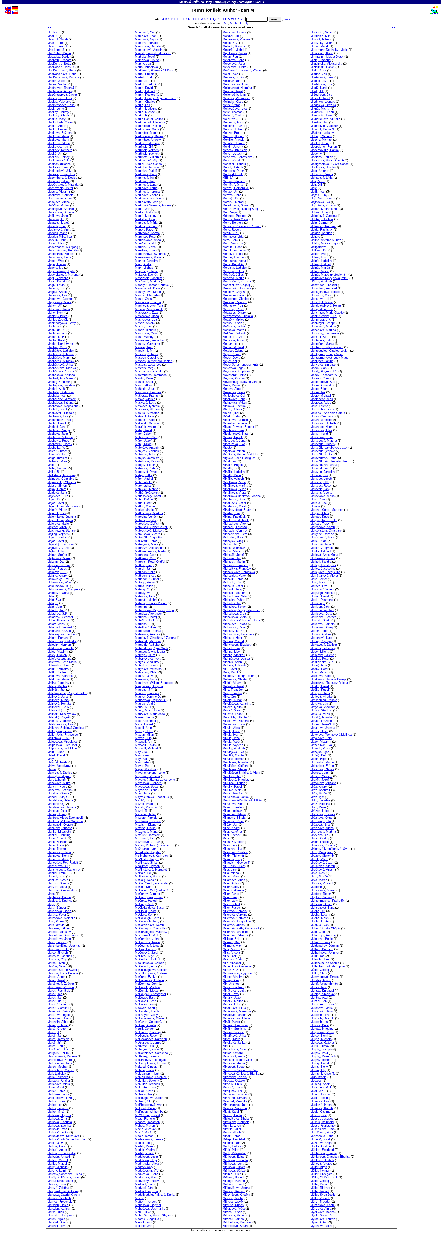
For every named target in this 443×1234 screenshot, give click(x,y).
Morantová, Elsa (321, 430)
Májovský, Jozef (58, 548)
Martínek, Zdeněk (147, 153)
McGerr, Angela (145, 1025)
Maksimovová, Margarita (63, 589)
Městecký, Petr (233, 305)
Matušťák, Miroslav (148, 641)
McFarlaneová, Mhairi (149, 1018)
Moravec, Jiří (319, 475)
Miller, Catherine (233, 890)
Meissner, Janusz (234, 32)
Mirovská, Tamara (235, 1098)
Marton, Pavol (144, 229)
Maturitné (141, 606)
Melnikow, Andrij (233, 122)
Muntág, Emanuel (322, 990)
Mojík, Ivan (317, 191)
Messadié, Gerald (234, 295)
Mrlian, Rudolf (319, 842)
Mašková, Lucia (145, 402)
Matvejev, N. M (145, 655)
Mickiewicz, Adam (235, 402)
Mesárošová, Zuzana (237, 281)
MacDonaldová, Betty (61, 70)
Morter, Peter (319, 631)
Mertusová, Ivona (234, 260)
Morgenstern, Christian (325, 530)
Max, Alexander (145, 721)
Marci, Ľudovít (56, 942)
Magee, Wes (55, 260)
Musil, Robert (319, 1098)
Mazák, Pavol (144, 804)
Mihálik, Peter (232, 475)
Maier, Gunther (57, 451)
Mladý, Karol (318, 87)
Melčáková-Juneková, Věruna (242, 70)
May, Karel (142, 755)
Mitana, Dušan (232, 1212)
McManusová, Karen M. (151, 1077)
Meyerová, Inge (233, 368)
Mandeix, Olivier (58, 793)
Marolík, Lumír (57, 1170)
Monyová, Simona (322, 364)
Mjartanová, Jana (321, 77)
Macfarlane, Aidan (59, 91)
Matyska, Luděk (145, 665)
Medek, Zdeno (144, 1153)
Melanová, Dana (233, 60)
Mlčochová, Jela (321, 94)
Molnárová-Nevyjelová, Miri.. (329, 278)
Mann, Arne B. (57, 838)
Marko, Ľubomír (57, 1108)
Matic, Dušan (144, 499)
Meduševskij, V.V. (147, 1170)
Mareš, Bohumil (57, 1025)
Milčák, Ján (230, 824)
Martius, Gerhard (146, 226)
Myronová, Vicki (321, 1226)
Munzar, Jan (318, 1001)
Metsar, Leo (230, 343)
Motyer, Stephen (321, 710)
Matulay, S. (142, 589)
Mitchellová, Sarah (235, 1226)
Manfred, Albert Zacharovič (65, 817)
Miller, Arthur (231, 883)
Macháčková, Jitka (60, 364)
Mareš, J (53, 1032)
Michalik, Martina (234, 593)
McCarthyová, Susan (149, 897)
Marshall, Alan (56, 1222)
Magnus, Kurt (56, 288)
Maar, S (52, 36)
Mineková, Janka (234, 1042)
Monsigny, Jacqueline (324, 333)
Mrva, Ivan (317, 873)
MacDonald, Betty (59, 63)
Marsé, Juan (55, 1212)
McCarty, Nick (144, 904)
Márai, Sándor (56, 907)
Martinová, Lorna (146, 188)
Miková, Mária (232, 707)
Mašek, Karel (144, 382)
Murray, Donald (320, 1063)
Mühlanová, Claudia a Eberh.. (330, 1156)
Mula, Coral (318, 932)
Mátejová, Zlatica (146, 468)
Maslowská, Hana (147, 316)
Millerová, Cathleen (235, 918)
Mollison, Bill (318, 250)
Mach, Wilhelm (57, 333)
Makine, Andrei (57, 575)
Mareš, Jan (54, 1035)
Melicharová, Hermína (237, 87)
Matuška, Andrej (146, 617)
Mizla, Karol (318, 70)
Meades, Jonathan (147, 1122)
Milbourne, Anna (233, 821)
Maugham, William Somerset (154, 682)
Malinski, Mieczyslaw (61, 714)
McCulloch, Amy (146, 966)
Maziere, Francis (146, 817)
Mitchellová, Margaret (237, 1222)
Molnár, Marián (320, 267)
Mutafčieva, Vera (321, 1132)
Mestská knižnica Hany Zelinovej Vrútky (207, 2)
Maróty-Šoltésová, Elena (63, 1177)
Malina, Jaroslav (58, 682)
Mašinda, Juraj (145, 388)
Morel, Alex (318, 499)
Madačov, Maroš (58, 222)
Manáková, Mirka (58, 783)
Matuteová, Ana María (150, 651)
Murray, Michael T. (322, 1073)
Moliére (315, 236)
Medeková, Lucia (146, 1156)
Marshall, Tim (56, 1226)
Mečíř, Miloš (143, 1132)
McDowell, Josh (145, 1001)
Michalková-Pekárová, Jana (241, 620)
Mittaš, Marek (319, 46)
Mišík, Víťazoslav (234, 1153)
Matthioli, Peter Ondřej (150, 561)
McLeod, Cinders (146, 1066)
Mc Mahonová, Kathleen (151, 855)
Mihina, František (234, 516)
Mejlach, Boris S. (234, 46)
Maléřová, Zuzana (59, 658)
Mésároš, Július (233, 274)
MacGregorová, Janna (62, 94)
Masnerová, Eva (146, 319)
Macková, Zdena (58, 143)
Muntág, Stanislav (322, 994)
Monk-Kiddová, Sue (323, 316)
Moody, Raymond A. (324, 371)
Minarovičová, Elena (236, 1018)
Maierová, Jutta (57, 454)
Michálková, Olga (234, 613)
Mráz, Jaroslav (320, 800)
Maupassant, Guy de (149, 686)
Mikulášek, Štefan (235, 769)
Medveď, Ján (144, 1187)
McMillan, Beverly (147, 1080)
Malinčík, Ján (56, 689)
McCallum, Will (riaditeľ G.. (153, 890)
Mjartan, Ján (318, 74)
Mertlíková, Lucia (234, 250)
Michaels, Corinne (235, 530)
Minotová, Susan (234, 1066)
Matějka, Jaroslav (147, 458)
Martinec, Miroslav (147, 143)
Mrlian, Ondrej (319, 838)
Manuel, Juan (56, 876)
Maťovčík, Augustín (148, 537)
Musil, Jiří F (318, 1091)
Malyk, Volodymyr (59, 765)
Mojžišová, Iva (320, 202)
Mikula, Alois (231, 727)
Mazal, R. (141, 810)
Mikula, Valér (231, 741)
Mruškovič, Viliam (322, 869)
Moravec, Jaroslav (322, 471)
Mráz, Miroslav (320, 804)
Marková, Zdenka (59, 1125)
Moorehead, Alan (321, 399)
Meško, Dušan (232, 323)
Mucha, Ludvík (320, 914)
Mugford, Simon (321, 897)
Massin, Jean (144, 347)
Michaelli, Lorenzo (235, 527)
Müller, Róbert (319, 1191)
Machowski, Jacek (59, 444)
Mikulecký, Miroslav (236, 779)
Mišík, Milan (231, 1149)
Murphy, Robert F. (322, 1060)
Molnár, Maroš (319, 271)
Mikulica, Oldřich (234, 783)
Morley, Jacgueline (322, 568)
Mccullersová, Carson (149, 963)
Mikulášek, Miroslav (236, 762)
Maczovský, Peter (59, 198)
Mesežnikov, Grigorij (236, 285)
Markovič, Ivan (57, 1129)
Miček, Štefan (232, 416)
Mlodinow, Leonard (322, 101)
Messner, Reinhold (235, 302)
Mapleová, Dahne (59, 897)
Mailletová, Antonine (61, 475)
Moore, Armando (321, 385)
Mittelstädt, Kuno (321, 53)
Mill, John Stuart (234, 866)
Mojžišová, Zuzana (323, 205)
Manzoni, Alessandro (61, 890)
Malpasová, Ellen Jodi (62, 745)
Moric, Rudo (318, 541)
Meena (139, 1198)
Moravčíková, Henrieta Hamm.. (331, 461)
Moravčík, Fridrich (322, 444)
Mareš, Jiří (54, 1042)
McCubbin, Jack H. (148, 959)
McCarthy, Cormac (147, 893)
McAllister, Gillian (146, 862)
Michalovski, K (232, 631)
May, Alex (141, 752)
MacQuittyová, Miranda (62, 184)
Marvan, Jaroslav (146, 260)
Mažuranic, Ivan (145, 848)
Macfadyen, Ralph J (60, 87)
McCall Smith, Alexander (151, 883)
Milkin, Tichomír (233, 855)
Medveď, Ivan (144, 1184)
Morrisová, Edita (321, 613)
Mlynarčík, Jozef (321, 115)
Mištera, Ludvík (233, 1201)
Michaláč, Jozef (233, 554)
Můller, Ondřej (319, 970)
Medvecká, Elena (146, 1174)
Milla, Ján (229, 869)
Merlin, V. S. (231, 233)
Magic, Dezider (57, 281)
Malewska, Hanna (59, 665)
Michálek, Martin (234, 561)
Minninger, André (234, 1063)
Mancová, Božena (59, 790)
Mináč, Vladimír (233, 987)
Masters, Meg (144, 368)
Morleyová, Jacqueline (325, 572)
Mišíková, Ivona (233, 1163)
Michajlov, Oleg (233, 541)
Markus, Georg (57, 1146)
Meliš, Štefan (231, 105)
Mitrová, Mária (319, 39)
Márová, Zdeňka (58, 1187)
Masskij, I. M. (144, 350)
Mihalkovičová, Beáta (237, 509)
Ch (188, 19)
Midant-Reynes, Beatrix (238, 426)
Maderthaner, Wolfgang (62, 247)
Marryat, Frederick (59, 1201)
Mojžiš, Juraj (318, 195)
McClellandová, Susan (150, 907)
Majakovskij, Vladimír (61, 482)
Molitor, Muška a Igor (324, 243)
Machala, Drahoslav (60, 392)
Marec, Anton (56, 976)
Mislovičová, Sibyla (236, 1118)
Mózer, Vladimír (320, 741)
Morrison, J (317, 603)
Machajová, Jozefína (61, 385)
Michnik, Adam (233, 662)
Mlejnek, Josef (320, 98)
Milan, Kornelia (232, 807)
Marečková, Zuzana (60, 987)
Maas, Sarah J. (57, 46)
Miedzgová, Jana (234, 440)
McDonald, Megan (147, 990)
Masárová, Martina (147, 281)
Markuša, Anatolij (59, 1156)
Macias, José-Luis (59, 98)
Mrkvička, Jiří (319, 835)
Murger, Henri (319, 1035)
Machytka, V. (56, 447)
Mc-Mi (234, 23)
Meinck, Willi (143, 1222)
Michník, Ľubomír (234, 665)
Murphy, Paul (319, 1053)
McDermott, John (146, 983)
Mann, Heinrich (57, 842)
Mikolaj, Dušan (232, 700)
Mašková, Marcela (147, 406)
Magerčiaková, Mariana (62, 274)
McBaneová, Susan (148, 876)
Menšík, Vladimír (234, 181)
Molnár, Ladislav (321, 260)
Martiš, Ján (142, 209)
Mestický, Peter (233, 309)
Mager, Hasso (56, 264)
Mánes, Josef (56, 814)
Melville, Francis (234, 139)
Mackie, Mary (56, 119)
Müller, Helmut (319, 1170)
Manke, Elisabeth (59, 831)
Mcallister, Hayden (147, 866)
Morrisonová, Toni (322, 610)
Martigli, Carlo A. (146, 84)
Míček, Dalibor (232, 409)
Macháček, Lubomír (60, 354)
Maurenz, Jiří (144, 689)
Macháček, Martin (59, 357)
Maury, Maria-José (147, 710)
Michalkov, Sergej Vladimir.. (241, 610)
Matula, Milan (144, 586)
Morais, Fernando (322, 409)
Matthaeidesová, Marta (150, 551)
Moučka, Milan (320, 714)
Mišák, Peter (231, 1136)
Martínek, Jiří (144, 146)
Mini (225, 1046)
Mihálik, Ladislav (234, 471)
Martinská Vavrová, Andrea (153, 205)
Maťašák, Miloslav (147, 423)
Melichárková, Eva (235, 84)
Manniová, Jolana (59, 852)
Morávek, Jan (319, 489)
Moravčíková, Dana (323, 458)
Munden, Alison (320, 980)
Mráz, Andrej (318, 786)
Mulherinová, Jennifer (324, 952)
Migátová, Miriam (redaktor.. (241, 454)
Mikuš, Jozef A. (233, 793)
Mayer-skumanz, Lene (150, 772)
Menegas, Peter (233, 170)
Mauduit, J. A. (144, 676)
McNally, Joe (143, 1094)
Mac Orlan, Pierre (59, 53)
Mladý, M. (317, 91)
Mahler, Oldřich (57, 316)
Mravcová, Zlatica (322, 769)
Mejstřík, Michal (233, 49)
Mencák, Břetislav (235, 150)
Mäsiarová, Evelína (148, 302)
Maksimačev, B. (58, 586)
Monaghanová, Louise (325, 292)
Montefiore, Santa (322, 343)
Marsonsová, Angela (148, 49)
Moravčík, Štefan (321, 454)
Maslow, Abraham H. (149, 309)
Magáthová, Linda (59, 257)
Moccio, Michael (321, 139)
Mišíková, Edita (233, 1156)
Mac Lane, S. (56, 49)
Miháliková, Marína (235, 485)
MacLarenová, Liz (59, 160)
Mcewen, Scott (145, 1008)
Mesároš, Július (233, 271)
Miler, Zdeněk (232, 835)
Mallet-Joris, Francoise (62, 734)
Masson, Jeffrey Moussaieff (153, 361)
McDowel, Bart (145, 997)
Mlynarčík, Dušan (322, 112)
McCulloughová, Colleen (151, 970)
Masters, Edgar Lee (148, 364)
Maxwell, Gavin (145, 745)
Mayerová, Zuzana (147, 776)
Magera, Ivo (55, 267)
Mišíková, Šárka (234, 1170)
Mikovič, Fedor (232, 714)
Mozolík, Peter (320, 748)
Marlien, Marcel (57, 1160)
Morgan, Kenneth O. (323, 520)
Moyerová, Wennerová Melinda (331, 734)
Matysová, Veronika (148, 669)
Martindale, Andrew (148, 139)
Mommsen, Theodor (323, 285)
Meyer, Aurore (232, 354)
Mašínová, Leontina (148, 392)
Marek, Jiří (54, 1001)
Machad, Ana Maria (60, 378)
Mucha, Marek (319, 918)
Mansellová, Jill (57, 866)
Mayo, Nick (142, 793)
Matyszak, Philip (146, 672)
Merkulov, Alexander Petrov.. (242, 226)
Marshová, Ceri (145, 32)
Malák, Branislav (58, 620)
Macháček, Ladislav (60, 350)
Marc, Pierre (55, 921)
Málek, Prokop (57, 655)
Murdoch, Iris (319, 1021)
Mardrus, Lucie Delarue (62, 973)
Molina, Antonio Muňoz (325, 240)
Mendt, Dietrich (233, 167)
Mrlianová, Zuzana (322, 845)
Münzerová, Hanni (322, 1205)
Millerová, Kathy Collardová (241, 928)
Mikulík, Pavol (232, 786)
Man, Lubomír (56, 779)
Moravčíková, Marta (323, 465)
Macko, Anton (56, 126)
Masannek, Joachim (148, 278)
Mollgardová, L (320, 247)
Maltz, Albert (55, 752)
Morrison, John (320, 606)
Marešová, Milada (59, 1049)
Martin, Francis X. (147, 94)
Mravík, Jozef (319, 779)
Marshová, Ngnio (146, 39)
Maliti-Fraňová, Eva (60, 724)
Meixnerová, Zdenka (236, 39)
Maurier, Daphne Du (148, 696)
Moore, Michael (320, 395)
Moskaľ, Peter (319, 658)
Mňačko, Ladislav (322, 132)
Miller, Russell (232, 907)
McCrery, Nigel (145, 956)
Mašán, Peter (144, 378)
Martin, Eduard (145, 91)
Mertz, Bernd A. (233, 264)
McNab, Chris (144, 1091)
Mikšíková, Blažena (236, 721)
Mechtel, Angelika (147, 1219)
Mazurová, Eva (145, 838)
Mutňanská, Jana (321, 1136)
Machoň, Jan (56, 426)
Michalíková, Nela (235, 596)
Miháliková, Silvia (234, 489)
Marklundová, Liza (59, 1098)
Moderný (316, 153)
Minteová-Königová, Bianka (241, 1073)
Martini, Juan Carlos (148, 164)
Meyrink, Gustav (234, 378)
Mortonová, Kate (321, 637)
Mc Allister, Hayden (148, 852)
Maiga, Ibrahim (57, 458)
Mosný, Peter (319, 669)
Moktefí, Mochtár (321, 219)
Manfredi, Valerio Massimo (65, 821)
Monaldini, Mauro (321, 295)
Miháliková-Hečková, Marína (242, 496)
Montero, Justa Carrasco (326, 347)
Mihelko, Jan (231, 513)
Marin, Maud (55, 1087)
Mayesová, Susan (147, 786)
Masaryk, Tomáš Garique (152, 285)
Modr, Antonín (319, 170)
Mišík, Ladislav (233, 1146)
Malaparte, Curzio (59, 631)
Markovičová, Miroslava (63, 1136)
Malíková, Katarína (60, 676)
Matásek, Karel (145, 420)
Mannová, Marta (58, 859)
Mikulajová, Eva (233, 752)
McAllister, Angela (147, 859)
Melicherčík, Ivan (234, 94)
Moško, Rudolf (320, 689)
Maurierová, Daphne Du (150, 700)
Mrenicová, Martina (323, 831)
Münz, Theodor (320, 1201)
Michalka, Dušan (234, 599)
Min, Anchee (231, 983)
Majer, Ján (54, 499)
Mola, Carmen (319, 222)
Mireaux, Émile (233, 1084)
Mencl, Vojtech (232, 153)
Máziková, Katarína (148, 821)
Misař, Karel (231, 1111)
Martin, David (144, 87)
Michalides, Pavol (234, 575)
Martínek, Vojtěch (147, 150)
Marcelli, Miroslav (59, 932)
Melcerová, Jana (234, 63)
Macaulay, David (58, 56)
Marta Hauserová (146, 67)
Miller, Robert (231, 904)
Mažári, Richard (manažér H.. (154, 845)
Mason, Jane (143, 326)
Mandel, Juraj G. (58, 797)
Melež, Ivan (230, 74)
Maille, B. (53, 471)
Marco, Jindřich (57, 952)
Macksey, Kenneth (59, 150)
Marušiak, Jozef (145, 247)
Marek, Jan (54, 994)
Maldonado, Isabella (60, 648)
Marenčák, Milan (58, 1018)
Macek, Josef (56, 81)
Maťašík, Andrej (145, 426)
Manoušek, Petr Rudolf (62, 862)
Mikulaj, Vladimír (234, 748)
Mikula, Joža (231, 738)
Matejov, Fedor (145, 465)
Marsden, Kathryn (59, 1208)
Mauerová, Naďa (146, 679)
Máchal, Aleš (56, 388)
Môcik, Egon (318, 759)
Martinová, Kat (145, 181)
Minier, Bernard (233, 1053)
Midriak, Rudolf (233, 437)
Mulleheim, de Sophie (324, 963)
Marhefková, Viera (59, 1060)
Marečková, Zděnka (60, 983)
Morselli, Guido (320, 620)
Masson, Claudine (147, 357)
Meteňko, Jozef (233, 337)
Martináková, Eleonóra (150, 122)
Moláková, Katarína (323, 226)
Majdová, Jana (57, 492)
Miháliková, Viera (234, 492)
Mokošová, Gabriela (323, 215)
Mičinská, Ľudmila (235, 423)
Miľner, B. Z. (231, 970)
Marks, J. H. (55, 1143)
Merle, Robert (232, 229)
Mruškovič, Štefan (322, 866)
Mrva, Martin (318, 880)
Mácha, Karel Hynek (61, 343)
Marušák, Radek (146, 243)
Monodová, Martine (323, 326)
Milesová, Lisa (232, 848)
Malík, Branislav (58, 669)
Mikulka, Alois (232, 790)
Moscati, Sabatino (322, 648)
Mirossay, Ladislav (235, 1094)
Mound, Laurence (321, 721)
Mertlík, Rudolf (232, 247)
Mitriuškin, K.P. (320, 36)
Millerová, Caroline (235, 914)
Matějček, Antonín (147, 447)
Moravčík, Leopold (322, 451)
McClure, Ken (144, 914)
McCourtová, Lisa (147, 945)
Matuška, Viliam (146, 627)
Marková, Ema (57, 1118)
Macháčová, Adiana (60, 371)
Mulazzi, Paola (320, 942)
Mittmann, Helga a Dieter (327, 56)
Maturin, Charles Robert (151, 603)
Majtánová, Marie (58, 558)
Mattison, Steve (145, 575)
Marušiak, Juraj (145, 250)
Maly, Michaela (57, 762)
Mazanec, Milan (145, 814)
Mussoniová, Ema (322, 1129)
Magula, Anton (57, 292)
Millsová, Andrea (234, 959)
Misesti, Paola (232, 1115)
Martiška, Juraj (145, 219)
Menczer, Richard (234, 164)
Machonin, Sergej (59, 430)
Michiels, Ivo (231, 648)
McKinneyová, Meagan (150, 1060)
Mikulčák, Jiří (232, 776)
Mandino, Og (55, 804)
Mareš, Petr (55, 1046)
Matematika (143, 485)
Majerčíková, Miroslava (62, 506)
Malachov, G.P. (57, 613)
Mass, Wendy (144, 337)
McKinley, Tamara (147, 1056)
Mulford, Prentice (321, 949)
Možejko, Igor (319, 752)
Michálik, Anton (233, 579)
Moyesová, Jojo (321, 738)
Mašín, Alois (143, 385)
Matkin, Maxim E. (147, 506)
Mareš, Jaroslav (58, 1039)
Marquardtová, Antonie (62, 1191)
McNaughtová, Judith (149, 1098)
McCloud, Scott (145, 911)
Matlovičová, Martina (149, 513)
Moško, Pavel (319, 686)
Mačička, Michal (58, 205)
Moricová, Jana (320, 544)
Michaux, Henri (233, 637)
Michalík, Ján (232, 582)
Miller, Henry (231, 897)
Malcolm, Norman (59, 644)
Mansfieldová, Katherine (63, 869)
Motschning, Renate (323, 700)
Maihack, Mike (57, 461)
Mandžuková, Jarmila (61, 807)
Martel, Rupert (144, 74)
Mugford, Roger (320, 893)
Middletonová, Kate (235, 433)
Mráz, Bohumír (320, 790)
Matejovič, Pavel (146, 471)
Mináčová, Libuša (234, 990)
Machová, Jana (57, 433)
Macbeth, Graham (59, 60)
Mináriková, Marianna (237, 1011)
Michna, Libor (232, 651)
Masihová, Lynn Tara (149, 305)
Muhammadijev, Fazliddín (327, 900)
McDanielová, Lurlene (149, 980)
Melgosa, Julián (233, 77)
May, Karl (141, 759)
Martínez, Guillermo (148, 157)
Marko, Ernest (56, 1101)
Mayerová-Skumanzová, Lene (155, 779)
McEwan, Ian (144, 1004)
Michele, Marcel (233, 641)
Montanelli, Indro (321, 340)
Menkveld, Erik (233, 174)
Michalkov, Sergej (234, 606)
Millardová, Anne (234, 880)
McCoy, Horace (145, 949)
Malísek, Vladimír (59, 721)
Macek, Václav (57, 84)
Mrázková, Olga (321, 817)
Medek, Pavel (144, 1146)
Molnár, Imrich (319, 257)
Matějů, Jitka (143, 475)
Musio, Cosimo (320, 1111)
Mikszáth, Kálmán (235, 717)
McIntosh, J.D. (145, 1046)
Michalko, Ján (232, 603)
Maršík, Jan (143, 63)
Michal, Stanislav (234, 548)
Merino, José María (235, 219)
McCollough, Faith (147, 918)
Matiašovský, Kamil (148, 496)
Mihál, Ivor (230, 461)
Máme (51, 769)
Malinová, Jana (57, 696)
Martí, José (142, 81)
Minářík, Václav (233, 1032)
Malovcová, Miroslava (62, 741)
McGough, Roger (146, 1035)
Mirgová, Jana (232, 1087)
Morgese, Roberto (322, 534)
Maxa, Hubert (144, 724)
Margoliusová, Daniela (62, 1056)
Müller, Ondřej (319, 1181)
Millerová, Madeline (235, 932)
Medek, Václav (145, 1149)
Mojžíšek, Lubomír (322, 198)
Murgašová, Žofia (322, 1032)
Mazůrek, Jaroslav (147, 835)
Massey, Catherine (147, 343)
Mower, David (319, 731)
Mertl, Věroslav (233, 243)
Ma (226, 23)
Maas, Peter (55, 43)
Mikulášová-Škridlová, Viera (241, 772)
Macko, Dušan (57, 129)
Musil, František (321, 1087)
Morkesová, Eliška (322, 558)
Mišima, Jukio (232, 1174)
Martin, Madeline (146, 108)
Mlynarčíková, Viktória (325, 119)
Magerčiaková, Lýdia (61, 271)
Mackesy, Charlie (58, 115)
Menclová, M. (232, 160)
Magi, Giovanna (57, 278)
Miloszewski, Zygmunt (238, 973)
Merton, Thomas (234, 257)
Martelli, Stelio (144, 77)
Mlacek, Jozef (319, 81)
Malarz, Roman (57, 637)
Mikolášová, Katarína (237, 703)
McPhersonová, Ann (148, 1104)
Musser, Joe (318, 1115)
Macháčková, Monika (61, 368)
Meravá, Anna (232, 195)
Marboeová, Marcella (61, 918)
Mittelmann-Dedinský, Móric (329, 49)
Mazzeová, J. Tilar (147, 842)
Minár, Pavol (231, 994)
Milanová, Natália (234, 814)
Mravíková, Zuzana (323, 783)
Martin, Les (142, 105)
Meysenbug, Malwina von (240, 382)
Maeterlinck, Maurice (61, 254)
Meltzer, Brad (231, 132)
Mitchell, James (233, 1219)
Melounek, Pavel (234, 126)
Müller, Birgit (318, 1167)
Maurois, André (145, 703)
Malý (50, 759)
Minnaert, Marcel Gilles (238, 1060)
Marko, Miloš (56, 1111)
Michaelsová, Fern (235, 534)
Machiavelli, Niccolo (60, 413)
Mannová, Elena (58, 855)
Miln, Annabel (232, 963)
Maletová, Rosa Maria (62, 662)
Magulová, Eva (57, 295)
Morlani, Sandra (320, 561)
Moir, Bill (316, 184)
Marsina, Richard (146, 43)
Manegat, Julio (57, 810)
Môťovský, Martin (322, 762)
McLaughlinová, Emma (150, 1063)
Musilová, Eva (319, 1101)
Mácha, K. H (55, 337)
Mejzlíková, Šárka (235, 53)
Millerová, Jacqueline (237, 921)
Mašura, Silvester (147, 413)
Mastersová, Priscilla (149, 371)
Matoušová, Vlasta (147, 534)
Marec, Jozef (56, 980)
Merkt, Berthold (233, 222)
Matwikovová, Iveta (148, 658)
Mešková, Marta (233, 330)
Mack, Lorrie (55, 108)
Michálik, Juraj (232, 589)
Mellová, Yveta (232, 115)
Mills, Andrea (231, 949)
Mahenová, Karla (58, 309)
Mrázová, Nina (320, 824)
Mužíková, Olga (321, 1143)
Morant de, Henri (321, 426)
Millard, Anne (231, 876)
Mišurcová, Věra (234, 1208)
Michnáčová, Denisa (236, 658)
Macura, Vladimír (58, 191)
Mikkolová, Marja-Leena (238, 676)
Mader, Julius (56, 243)
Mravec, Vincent (321, 776)
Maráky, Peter (56, 914)
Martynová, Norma (147, 233)
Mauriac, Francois (147, 693)
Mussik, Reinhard (322, 1122)
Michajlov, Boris (233, 537)
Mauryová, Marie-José (150, 714)
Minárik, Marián (233, 1001)
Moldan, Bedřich (321, 233)
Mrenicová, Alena (322, 828)
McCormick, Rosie (147, 942)
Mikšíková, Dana (234, 724)
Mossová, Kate (320, 676)
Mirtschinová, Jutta (235, 1104)
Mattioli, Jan (143, 568)
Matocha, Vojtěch (146, 516)
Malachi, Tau (55, 610)
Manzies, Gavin (57, 880)
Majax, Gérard (56, 489)
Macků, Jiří (54, 153)
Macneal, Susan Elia (61, 174)
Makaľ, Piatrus (57, 568)
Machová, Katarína (60, 437)
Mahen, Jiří (54, 305)
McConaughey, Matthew (151, 932)
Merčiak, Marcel (233, 202)
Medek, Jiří (142, 1143)
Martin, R (141, 115)
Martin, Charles (145, 101)
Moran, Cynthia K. (322, 416)
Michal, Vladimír (233, 551)
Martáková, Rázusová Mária (154, 70)
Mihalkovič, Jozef (234, 503)
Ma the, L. (54, 32)
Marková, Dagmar (59, 1115)
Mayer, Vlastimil (145, 769)
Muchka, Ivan (319, 925)
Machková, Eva (57, 416)
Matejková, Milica (147, 461)
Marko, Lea (54, 1104)
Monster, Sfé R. (320, 337)
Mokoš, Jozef (319, 212)
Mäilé (50, 465)
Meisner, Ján (143, 1226)
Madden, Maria (57, 233)
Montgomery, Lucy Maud (326, 354)
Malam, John (56, 624)
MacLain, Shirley (58, 157)
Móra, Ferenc (319, 406)
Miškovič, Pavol (233, 1184)
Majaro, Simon (57, 485)
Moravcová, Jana (321, 437)
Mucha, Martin (319, 921)
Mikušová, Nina (233, 804)
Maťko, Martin (144, 509)
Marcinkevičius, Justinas (64, 945)
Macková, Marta (58, 139)
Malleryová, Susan (59, 731)
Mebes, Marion (145, 1125)
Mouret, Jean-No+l (322, 724)
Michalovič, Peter (234, 627)
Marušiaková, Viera (148, 257)
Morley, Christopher (323, 565)
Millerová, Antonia (235, 911)
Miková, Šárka (232, 710)
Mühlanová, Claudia (323, 1153)
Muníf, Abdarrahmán (324, 983)
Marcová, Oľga (57, 959)
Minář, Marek (231, 1021)
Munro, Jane (318, 987)
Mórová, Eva (318, 586)
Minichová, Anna (234, 1056)
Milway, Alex (231, 980)
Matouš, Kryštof (145, 520)
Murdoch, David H (322, 1018)
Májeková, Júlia (57, 496)
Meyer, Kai (230, 361)
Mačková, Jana (57, 215)
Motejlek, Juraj (320, 693)
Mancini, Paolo (57, 786)
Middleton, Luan (233, 430)
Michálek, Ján (232, 558)
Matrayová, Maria (146, 544)
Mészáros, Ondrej (234, 312)
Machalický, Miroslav (61, 399)
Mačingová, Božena (60, 212)
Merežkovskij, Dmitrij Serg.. (241, 209)
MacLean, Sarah (58, 167)
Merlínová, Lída (233, 236)
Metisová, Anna (233, 340)
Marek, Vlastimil (58, 1008)
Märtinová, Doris (146, 174)
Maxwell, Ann (144, 741)
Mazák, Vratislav (146, 807)
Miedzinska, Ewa (234, 444)
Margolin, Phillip (58, 1053)
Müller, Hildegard (321, 1174)
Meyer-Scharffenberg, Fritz (240, 364)
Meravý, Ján (231, 198)
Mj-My (244, 23)
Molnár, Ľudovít (320, 264)
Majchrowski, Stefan (61, 530)
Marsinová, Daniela (148, 46)
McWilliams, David (147, 1115)
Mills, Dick (230, 956)
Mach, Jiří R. (56, 330)
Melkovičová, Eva (235, 108)
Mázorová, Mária (146, 831)
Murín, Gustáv (319, 1046)
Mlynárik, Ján (319, 122)
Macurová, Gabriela (60, 195)
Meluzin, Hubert (233, 136)
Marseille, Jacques (59, 1215)
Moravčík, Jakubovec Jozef (328, 447)
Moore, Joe (317, 392)
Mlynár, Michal (320, 108)
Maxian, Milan (144, 734)
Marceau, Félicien (59, 928)
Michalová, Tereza (235, 624)
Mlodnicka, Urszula (323, 105)
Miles (226, 838)
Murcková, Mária (321, 1011)
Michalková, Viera (235, 617)
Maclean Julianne (59, 164)
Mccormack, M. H (147, 935)
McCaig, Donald (145, 880)
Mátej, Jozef (143, 440)
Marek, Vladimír (58, 1004)
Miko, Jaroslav (232, 693)
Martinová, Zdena (146, 195)
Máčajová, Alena (58, 202)
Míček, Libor (231, 413)
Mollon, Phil (318, 254)
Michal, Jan (230, 544)
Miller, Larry (230, 900)
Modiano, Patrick (321, 157)
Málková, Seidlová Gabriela (65, 727)
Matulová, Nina (145, 596)
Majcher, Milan (57, 527)
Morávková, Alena (322, 496)
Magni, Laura (56, 285)
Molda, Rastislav (321, 229)
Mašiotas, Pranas (147, 395)
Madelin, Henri (56, 240)
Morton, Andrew (320, 634)
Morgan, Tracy (320, 523)
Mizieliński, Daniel (322, 67)
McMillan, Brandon (147, 1084)
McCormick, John (147, 938)
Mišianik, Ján (231, 1143)
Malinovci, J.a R (58, 707)
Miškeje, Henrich (234, 1177)
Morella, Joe (318, 503)
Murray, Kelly (319, 1066)
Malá (50, 596)
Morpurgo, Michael (322, 593)
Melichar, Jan (231, 81)
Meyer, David (231, 357)
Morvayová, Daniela (323, 644)
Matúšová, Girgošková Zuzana (155, 637)
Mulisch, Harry (320, 959)
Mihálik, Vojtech (233, 478)
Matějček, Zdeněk (147, 451)
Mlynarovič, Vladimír (324, 126)
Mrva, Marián (319, 876)
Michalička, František (237, 568)
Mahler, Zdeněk (57, 319)
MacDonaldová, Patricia (63, 77)
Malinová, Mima (58, 700)
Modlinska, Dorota (322, 167)
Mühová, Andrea (321, 1163)
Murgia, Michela (321, 1039)
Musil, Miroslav (320, 1094)
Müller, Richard (320, 1187)
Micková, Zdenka (234, 406)
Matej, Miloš (143, 444)
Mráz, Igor (317, 797)
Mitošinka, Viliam (321, 32)
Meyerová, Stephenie (237, 371)
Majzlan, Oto (55, 561)
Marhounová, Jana (59, 1063)
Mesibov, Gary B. (234, 292)
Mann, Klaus (55, 845)
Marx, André (143, 264)
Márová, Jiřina (56, 1184)
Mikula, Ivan (231, 734)
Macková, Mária (58, 136)
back (287, 19)
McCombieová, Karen (149, 925)
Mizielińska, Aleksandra (326, 63)
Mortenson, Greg (321, 627)
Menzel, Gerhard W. (236, 188)
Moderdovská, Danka (324, 150)
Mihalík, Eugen (233, 465)
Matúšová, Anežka (147, 634)
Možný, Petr (318, 755)
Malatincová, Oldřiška (61, 641)
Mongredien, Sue (321, 309)
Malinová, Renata (59, 703)
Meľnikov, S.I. (232, 119)
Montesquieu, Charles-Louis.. (329, 350)
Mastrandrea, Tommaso (151, 375)
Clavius (258, 2)
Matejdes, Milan (145, 454)
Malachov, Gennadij (60, 617)
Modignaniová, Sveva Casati (329, 164)
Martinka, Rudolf (146, 170)
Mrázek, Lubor (319, 810)
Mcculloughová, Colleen (151, 973)
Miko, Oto (229, 696)
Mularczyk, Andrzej (323, 935)
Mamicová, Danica (59, 772)
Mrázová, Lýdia (320, 821)
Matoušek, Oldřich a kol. (151, 527)
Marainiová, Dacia (59, 911)
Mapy (51, 904)
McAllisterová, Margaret (151, 869)
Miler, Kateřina (232, 831)
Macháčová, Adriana (61, 375)
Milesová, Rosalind (235, 852)
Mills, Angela (231, 952)
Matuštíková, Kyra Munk (151, 648)
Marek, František (58, 990)
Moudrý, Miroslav (321, 717)
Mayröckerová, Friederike (152, 797)
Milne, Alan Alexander (237, 966)
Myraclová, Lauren (322, 1219)
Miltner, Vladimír (233, 976)
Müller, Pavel (319, 1184)
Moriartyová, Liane (322, 537)
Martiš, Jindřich (145, 212)
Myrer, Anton (318, 1222)
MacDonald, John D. (61, 67)
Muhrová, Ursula (321, 904)
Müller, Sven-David (322, 1194)
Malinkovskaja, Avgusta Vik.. (67, 693)
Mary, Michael (144, 267)
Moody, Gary (318, 368)
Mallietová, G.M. (58, 738)
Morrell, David (319, 596)
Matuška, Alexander (148, 613)
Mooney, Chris (319, 378)
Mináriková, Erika (234, 1008)
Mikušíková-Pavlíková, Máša (242, 800)
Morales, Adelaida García (327, 413)
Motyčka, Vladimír (322, 707)
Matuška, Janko (145, 620)
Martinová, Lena (145, 184)
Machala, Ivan (56, 395)
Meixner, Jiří (231, 36)
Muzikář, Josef (320, 1139)
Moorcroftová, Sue (322, 382)
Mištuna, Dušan (233, 1205)
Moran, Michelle (321, 420)
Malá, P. (52, 603)
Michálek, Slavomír (235, 565)
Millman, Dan (231, 942)
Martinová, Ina (144, 177)
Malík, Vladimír (57, 672)
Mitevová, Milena (234, 1215)
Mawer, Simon (144, 717)
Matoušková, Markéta (149, 530)
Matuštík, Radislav (147, 644)
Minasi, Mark (231, 1039)
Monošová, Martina (323, 330)
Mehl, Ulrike (143, 1212)
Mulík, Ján (317, 956)
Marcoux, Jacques (59, 956)
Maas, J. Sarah (57, 39)
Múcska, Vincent (321, 883)
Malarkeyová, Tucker (61, 634)
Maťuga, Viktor (145, 582)
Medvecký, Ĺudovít (148, 1181)
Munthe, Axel (319, 997)
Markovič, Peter (58, 1132)
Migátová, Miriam (234, 451)
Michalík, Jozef (233, 586)
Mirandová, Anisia (235, 1077)
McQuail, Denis (145, 1108)
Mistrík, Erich (232, 1125)
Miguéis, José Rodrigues (239, 458)
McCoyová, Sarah (147, 952)
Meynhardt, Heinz (234, 375)
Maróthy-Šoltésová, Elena (64, 1174)
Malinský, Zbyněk (59, 717)
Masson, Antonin (146, 354)
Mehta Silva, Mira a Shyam (153, 1215)
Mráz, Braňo (318, 793)
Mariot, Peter (56, 1091)
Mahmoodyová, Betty (61, 323)
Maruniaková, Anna (148, 240)
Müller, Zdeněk (320, 1198)
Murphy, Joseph (321, 1049)
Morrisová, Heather (323, 617)
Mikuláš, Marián (233, 755)
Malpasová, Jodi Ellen (62, 748)
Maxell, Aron (143, 727)
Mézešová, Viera (234, 392)
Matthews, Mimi (145, 558)
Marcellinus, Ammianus (63, 935)
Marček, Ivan (56, 963)
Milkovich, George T (236, 862)
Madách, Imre (56, 226)
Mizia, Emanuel (320, 60)
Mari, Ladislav (56, 1073)
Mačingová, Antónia (60, 209)
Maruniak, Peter (145, 236)
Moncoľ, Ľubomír (321, 302)
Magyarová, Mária (59, 302)
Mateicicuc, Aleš (146, 437)
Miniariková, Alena (235, 1049)
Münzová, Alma (320, 1208)
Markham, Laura (58, 1094)
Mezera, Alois (232, 388)
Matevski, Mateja (146, 489)
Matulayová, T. (145, 593)
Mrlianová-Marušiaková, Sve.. (330, 848)
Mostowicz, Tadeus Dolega (328, 679)
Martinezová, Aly (146, 160)
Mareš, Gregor (56, 1028)
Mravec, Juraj (319, 772)
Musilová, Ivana (321, 1104)
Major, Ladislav (57, 537)
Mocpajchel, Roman (323, 146)
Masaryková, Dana (147, 288)
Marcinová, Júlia (58, 949)
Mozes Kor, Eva (321, 745)
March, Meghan (57, 1066)
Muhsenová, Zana (322, 907)
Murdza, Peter (319, 1025)
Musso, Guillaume (322, 1125)
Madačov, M (55, 219)
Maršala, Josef (145, 56)
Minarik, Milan (232, 1004)
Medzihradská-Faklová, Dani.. (155, 1194)
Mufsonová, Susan (322, 890)
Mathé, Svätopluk (147, 492)
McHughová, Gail (234, 395)
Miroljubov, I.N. (233, 1091)
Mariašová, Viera (58, 1084)
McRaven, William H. (149, 1111)
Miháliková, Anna (234, 482)
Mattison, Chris (145, 572)
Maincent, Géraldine (60, 478)
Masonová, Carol (146, 333)
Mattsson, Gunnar (147, 579)
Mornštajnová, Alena (324, 575)
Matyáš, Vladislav (147, 662)
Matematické (143, 482)
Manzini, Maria (57, 887)
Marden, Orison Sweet (62, 970)
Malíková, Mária (58, 679)
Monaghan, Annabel (323, 288)
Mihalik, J (229, 468)
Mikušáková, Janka (236, 797)
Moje (313, 188)
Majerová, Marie (58, 523)
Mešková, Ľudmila (235, 326)
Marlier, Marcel (57, 1163)
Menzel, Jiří (230, 191)
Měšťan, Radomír (234, 333)
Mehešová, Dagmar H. (150, 1208)
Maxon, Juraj (143, 738)
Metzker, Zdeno (233, 350)
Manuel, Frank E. (58, 873)
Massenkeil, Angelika (149, 340)
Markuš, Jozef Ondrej (61, 1153)
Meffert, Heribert (146, 1201)
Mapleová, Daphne (59, 900)
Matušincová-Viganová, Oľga (154, 610)
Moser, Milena (319, 651)
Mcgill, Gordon (144, 1028)
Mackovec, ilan (57, 146)
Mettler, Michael (233, 347)
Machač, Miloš (57, 347)
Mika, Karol (230, 672)
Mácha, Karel (56, 340)
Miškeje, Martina (234, 1181)
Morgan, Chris (319, 513)
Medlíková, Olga (146, 1160)
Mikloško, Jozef (233, 686)
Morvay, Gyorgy (321, 641)
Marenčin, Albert (58, 1021)
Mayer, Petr (142, 765)
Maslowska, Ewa (146, 312)
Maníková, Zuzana (59, 828)
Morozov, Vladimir (322, 589)
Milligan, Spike (232, 938)
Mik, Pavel (230, 669)
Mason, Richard (145, 330)
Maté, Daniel (143, 430)
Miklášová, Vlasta (235, 679)
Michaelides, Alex (234, 523)
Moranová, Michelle (323, 423)
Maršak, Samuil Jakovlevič (153, 53)
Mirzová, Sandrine (235, 1108)
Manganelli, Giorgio (60, 824)
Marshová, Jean (145, 36)
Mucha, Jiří (317, 911)
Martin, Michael (145, 112)
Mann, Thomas (57, 848)
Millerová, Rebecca (235, 935)
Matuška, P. (143, 624)
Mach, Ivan (54, 326)
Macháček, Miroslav (60, 361)
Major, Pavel (55, 541)
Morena (315, 506)
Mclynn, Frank (144, 1070)
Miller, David (231, 893)
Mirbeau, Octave (234, 1080)
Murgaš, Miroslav (321, 1028)
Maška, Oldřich (145, 399)
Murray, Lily (318, 1070)
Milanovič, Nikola (234, 817)
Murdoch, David (320, 1015)
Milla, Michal (231, 873)
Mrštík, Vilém (319, 859)
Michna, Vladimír (234, 655)
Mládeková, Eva (321, 84)
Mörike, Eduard (320, 551)
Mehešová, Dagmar (148, 1205)
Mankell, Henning (58, 835)
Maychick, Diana (146, 790)
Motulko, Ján (319, 703)
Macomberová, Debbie (62, 177)
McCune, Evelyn (146, 976)
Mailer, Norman (57, 468)
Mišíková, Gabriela (235, 1160)
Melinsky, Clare (233, 101)
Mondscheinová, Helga (325, 305)
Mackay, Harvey (58, 112)
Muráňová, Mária (321, 1008)
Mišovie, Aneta (233, 1198)
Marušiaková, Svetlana (150, 254)
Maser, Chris (143, 298)
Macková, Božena (59, 132)
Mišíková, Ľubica (234, 1167)
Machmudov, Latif (59, 420)
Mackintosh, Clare (59, 122)
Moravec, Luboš (321, 478)
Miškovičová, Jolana (236, 1187)
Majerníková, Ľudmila (61, 516)
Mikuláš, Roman (233, 759)
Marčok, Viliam (57, 966)
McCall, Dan (143, 887)
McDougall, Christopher (150, 994)
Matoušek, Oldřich (147, 523)
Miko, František (233, 689)
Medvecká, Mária (146, 1177)
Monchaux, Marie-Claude (327, 312)
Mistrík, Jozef (232, 1129)
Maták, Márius (144, 416)
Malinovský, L (56, 710)
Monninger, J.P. (320, 319)
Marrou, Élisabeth (59, 1198)
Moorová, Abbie (320, 402)
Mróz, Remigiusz (321, 852)
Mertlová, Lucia (233, 254)
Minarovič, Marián (234, 1015)
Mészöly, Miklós (233, 319)
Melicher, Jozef (233, 91)
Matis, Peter (143, 503)
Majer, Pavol (55, 503)
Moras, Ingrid (319, 433)
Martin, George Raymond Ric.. (155, 98)
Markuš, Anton (57, 1149)
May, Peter (142, 762)
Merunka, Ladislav (235, 267)
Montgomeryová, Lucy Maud (329, 357)
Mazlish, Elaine (145, 824)
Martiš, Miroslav (145, 215)
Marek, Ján (54, 997)
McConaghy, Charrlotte (150, 928)
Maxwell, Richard (146, 748)
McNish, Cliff (143, 1101)
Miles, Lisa (230, 845)
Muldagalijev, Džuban (324, 945)
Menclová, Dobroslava (237, 157)
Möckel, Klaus (319, 143)
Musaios (316, 1080)
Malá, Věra (54, 606)
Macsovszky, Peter (60, 188)
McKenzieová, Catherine (151, 1053)
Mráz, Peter (318, 807)
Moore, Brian (318, 388)
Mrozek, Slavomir (322, 855)
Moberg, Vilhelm (321, 136)
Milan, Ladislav (233, 810)
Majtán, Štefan (57, 554)
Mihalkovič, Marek (235, 506)
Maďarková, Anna (59, 229)
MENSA (228, 177)
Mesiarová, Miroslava (237, 288)
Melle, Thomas (232, 112)
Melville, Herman (234, 143)
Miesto (227, 447)
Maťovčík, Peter (146, 541)
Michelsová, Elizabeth (237, 644)
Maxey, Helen (144, 731)
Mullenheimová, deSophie (327, 966)
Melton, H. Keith (233, 129)
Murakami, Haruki (322, 1004)
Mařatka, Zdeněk (146, 274)
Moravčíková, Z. (321, 468)
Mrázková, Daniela (322, 814)
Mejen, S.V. (230, 43)
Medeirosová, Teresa (149, 1139)
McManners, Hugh (147, 1073)
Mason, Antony (145, 323)
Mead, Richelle (145, 1118)
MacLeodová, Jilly (59, 170)
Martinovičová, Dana (148, 198)
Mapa (51, 893)
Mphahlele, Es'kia (322, 765)
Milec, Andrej (231, 828)
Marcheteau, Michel (60, 1070)
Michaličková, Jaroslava (239, 572)
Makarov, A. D (56, 572)
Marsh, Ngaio (56, 1219)
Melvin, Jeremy (233, 146)
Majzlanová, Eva (58, 565)
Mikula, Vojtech (233, 745)
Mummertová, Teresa (324, 976)
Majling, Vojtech (58, 534)
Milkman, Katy (232, 859)
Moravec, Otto (319, 482)
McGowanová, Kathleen (151, 1039)
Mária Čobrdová (57, 1077)
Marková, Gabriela (59, 1122)
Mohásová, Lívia (321, 177)
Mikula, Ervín (231, 731)
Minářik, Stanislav (235, 1028)
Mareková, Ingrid (58, 1015)
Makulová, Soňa (58, 593)
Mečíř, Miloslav (145, 1129)
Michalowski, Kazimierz (238, 634)
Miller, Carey (231, 887)
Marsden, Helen (57, 1205)
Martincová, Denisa (148, 126)
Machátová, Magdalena (62, 406)
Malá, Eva (54, 599)
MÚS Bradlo (318, 1077)
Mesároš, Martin (233, 278)
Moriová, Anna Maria (324, 554)
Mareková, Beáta (58, 1011)
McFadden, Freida (147, 1011)
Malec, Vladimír (57, 651)
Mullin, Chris (318, 973)
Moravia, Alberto (321, 492)
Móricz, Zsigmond (322, 548)
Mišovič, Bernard (234, 1191)
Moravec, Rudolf (321, 485)
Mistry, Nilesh (232, 1132)
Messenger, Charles (236, 298)
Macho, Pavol (56, 423)
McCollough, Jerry (147, 921)
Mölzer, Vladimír (321, 281)
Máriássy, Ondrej (58, 1080)
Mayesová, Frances (148, 783)
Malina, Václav (57, 686)
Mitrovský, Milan (321, 43)
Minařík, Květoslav (235, 1025)
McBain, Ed (143, 873)
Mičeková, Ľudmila (235, 420)
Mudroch (316, 887)
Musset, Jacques (321, 1118)
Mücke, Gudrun (320, 1146)
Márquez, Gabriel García (63, 1194)
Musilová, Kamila (321, 1108)
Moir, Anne (317, 181)
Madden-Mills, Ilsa (59, 236)
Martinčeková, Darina (149, 136)
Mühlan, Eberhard (322, 1149)
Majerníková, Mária (60, 520)
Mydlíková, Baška (322, 1212)
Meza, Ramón (232, 385)
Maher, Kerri (55, 312)
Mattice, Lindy (144, 565)
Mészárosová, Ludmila (238, 316)
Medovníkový (144, 1167)
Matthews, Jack (145, 554)
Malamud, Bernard (59, 627)
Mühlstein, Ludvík (322, 1160)
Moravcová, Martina (323, 440)
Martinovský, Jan (146, 202)
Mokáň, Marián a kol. (324, 209)
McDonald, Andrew (147, 987)
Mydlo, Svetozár (321, 1215)
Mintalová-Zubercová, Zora (240, 1070)
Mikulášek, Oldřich (235, 765)
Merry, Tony (230, 240)
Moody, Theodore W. (324, 375)
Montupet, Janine (321, 361)
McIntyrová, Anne (147, 1049)
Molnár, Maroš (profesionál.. (328, 274)
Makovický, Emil (58, 579)
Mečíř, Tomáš (144, 1136)
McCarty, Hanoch (146, 900)
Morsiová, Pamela (322, 624)
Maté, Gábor (143, 433)
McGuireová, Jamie (148, 1042)
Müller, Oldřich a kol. (324, 1177)
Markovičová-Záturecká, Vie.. (67, 1139)
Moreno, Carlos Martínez (326, 509)
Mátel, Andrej (144, 478)
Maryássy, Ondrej (147, 271)
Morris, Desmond (321, 599)
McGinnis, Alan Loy (148, 1032)
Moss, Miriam (319, 672)
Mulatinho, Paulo (321, 938)
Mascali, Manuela (147, 295)
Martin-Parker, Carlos (149, 119)
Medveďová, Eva (146, 1191)
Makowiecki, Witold (60, 582)
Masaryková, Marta (148, 292)
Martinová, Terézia (147, 191)
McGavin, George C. (148, 1021)
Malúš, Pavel (56, 755)
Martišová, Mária (146, 222)
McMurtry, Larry (145, 1087)
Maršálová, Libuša (147, 60)
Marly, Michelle (57, 1167)
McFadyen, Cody (146, 1015)
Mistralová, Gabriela (236, 1122)
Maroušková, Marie (60, 1181)
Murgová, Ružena (322, 1042)
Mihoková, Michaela (236, 520)
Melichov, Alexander (236, 98)
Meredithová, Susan (236, 205)
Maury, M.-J (143, 707)
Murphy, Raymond (322, 1056)
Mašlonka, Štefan (147, 409)
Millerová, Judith (234, 925)
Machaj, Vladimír (58, 382)
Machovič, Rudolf (59, 440)
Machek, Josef (57, 409)
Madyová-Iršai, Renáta (62, 250)
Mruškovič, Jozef (321, 862)
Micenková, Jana (234, 399)
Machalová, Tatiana (60, 402)
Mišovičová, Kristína (236, 1194)
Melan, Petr (230, 56)
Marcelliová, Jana (59, 938)
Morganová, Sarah (322, 527)
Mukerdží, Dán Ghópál (325, 928)
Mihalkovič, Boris (234, 499)
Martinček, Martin (146, 132)
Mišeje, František (234, 1139)
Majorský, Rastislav (60, 544)
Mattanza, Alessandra (149, 548)
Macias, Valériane (59, 101)
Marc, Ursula (55, 925)
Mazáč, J (141, 800)
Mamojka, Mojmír (59, 776)
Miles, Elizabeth (233, 842)
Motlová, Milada (321, 696)
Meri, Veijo (230, 212)
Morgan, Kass (319, 516)
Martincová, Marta (147, 129)
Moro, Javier (318, 579)
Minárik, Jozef (232, 997)
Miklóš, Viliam (232, 682)
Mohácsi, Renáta (321, 174)
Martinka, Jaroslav (147, 167)
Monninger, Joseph (322, 323)
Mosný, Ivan (318, 665)
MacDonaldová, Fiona (61, 74)
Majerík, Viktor (57, 509)
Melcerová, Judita (234, 67)
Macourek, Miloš (58, 181)
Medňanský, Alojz (147, 1163)
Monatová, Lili (319, 298)
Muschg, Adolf (320, 1084)
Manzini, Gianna (58, 883)
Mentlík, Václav (233, 184)
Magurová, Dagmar (60, 298)
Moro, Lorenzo (319, 582)
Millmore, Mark (232, 945)
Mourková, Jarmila (322, 727)
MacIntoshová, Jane (61, 105)
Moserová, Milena (322, 655)
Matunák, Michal (146, 599)
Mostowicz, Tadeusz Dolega (329, 682)
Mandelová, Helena (60, 800)
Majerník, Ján (56, 513)
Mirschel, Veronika (235, 1101)
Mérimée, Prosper (234, 215)
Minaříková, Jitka (234, 1035)
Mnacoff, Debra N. (322, 129)
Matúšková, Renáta (148, 631)
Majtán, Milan (56, 551)
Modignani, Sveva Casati (327, 160)
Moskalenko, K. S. (322, 662)
